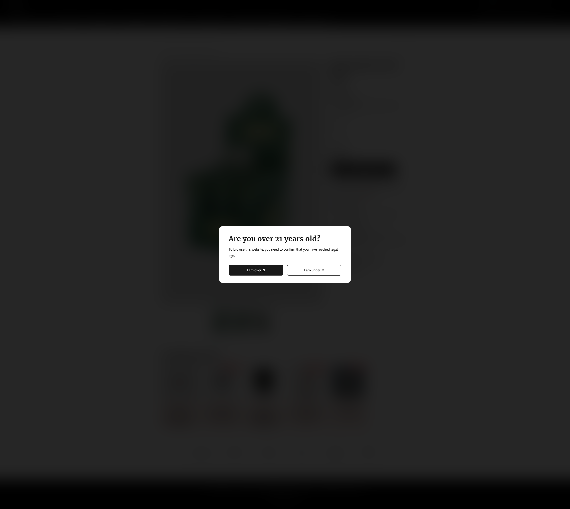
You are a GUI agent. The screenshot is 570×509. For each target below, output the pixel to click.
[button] (256, 270)
